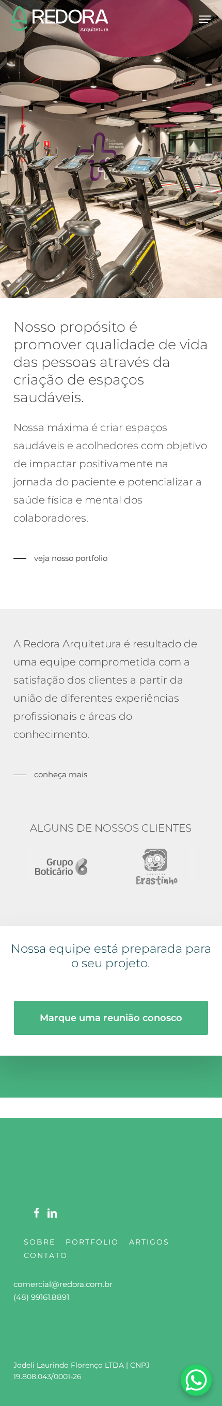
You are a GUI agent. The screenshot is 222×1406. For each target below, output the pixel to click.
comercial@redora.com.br (63, 1284)
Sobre (39, 1242)
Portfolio (92, 1242)
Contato (46, 1255)
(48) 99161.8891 (41, 1297)
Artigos (149, 1242)
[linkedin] (52, 1212)
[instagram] (20, 1212)
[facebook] (36, 1212)
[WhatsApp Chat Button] (196, 1380)
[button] (205, 19)
